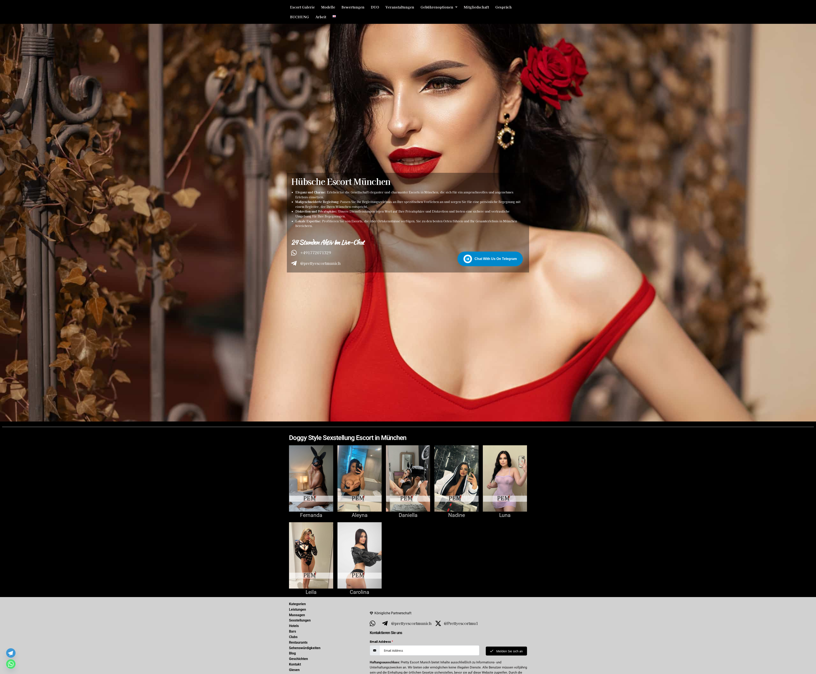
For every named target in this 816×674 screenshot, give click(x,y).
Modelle (328, 7)
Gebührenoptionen (437, 7)
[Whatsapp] (11, 664)
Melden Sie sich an (509, 651)
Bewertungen (352, 7)
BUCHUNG (299, 16)
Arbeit (320, 16)
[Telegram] (11, 653)
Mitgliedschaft (476, 7)
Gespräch (503, 7)
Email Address (381, 642)
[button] (438, 7)
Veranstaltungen (399, 7)
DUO (375, 7)
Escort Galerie (302, 7)
